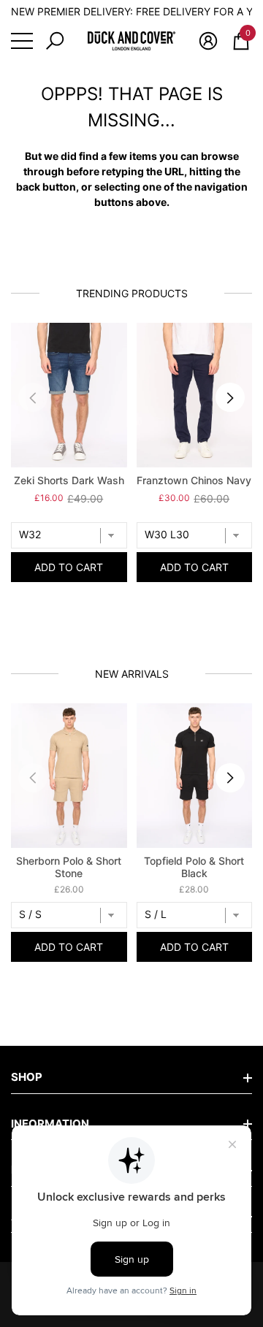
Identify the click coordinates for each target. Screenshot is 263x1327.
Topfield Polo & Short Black (194, 866)
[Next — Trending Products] (230, 397)
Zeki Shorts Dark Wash (69, 480)
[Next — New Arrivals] (230, 777)
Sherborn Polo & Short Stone (68, 866)
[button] (55, 41)
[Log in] (208, 41)
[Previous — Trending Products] (32, 397)
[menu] (22, 41)
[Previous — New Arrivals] (32, 777)
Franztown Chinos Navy (194, 480)
